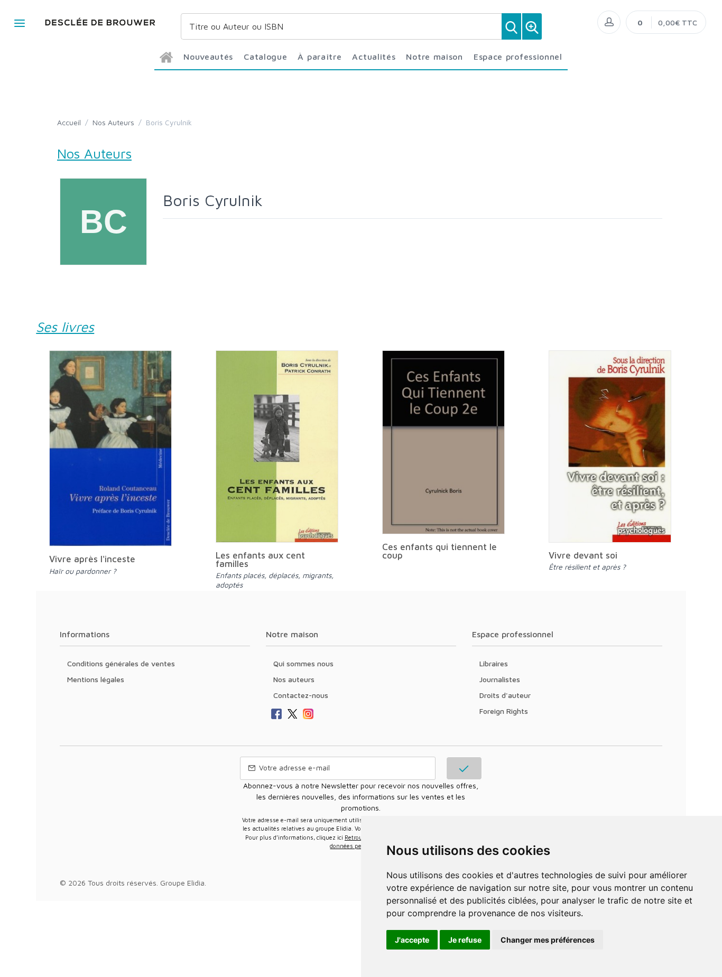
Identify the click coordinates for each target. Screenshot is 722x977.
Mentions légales (95, 679)
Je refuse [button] (465, 939)
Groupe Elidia (182, 882)
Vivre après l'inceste (92, 559)
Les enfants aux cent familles (260, 559)
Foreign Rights (503, 710)
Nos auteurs (293, 679)
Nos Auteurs (113, 122)
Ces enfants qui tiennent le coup (439, 551)
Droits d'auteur (505, 695)
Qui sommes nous (303, 663)
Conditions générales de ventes (121, 663)
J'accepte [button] (412, 939)
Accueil (69, 122)
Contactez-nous (300, 695)
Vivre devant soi (583, 555)
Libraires (493, 663)
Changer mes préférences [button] (548, 939)
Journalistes (499, 679)
